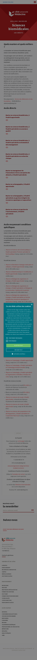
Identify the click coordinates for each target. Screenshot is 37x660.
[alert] (18, 330)
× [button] (31, 304)
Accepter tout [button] (18, 345)
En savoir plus (28, 334)
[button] (18, 330)
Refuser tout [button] (18, 350)
